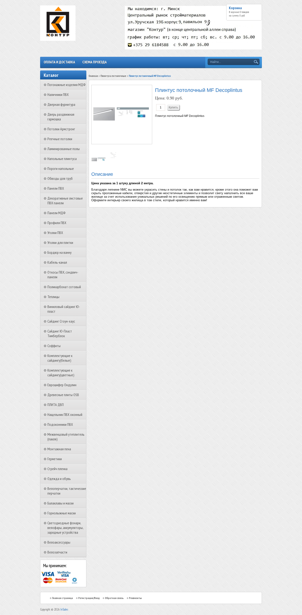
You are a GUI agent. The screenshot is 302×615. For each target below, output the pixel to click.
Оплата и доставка (59, 62)
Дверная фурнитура (61, 104)
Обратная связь (114, 598)
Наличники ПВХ (58, 94)
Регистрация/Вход (89, 598)
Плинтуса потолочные (113, 76)
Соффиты (54, 345)
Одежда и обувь (59, 478)
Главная (93, 76)
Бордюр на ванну (59, 252)
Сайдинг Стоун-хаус (61, 321)
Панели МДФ (56, 212)
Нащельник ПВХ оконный (64, 414)
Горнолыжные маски (61, 513)
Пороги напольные (60, 168)
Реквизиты (135, 598)
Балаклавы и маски (60, 503)
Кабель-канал (57, 262)
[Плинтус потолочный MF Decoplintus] (98, 160)
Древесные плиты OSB (63, 394)
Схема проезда (94, 62)
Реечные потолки (59, 138)
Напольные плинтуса (62, 158)
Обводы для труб (60, 178)
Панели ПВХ (55, 188)
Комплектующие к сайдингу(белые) (59, 358)
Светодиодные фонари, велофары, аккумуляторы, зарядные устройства (65, 528)
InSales (64, 609)
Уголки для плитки (60, 242)
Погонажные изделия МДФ (66, 84)
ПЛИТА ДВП (55, 404)
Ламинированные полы (63, 148)
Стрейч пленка (57, 468)
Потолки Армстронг (61, 129)
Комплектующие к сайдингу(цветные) (60, 372)
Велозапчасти (57, 552)
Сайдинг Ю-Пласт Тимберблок (59, 333)
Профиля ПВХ (56, 222)
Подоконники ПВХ (60, 424)
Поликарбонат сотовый (64, 286)
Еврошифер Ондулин (61, 384)
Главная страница (62, 598)
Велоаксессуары (58, 542)
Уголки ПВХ (55, 232)
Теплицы (53, 296)
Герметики (54, 458)
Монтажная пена (59, 449)
